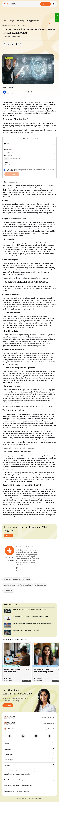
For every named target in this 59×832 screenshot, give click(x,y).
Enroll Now (8, 535)
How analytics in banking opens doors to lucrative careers (29, 278)
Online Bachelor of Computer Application (17, 792)
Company (7, 744)
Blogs (12, 20)
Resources (7, 765)
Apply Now (45, 4)
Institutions (7, 749)
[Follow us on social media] (4, 44)
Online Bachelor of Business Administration (18, 786)
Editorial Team (15, 36)
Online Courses (8, 754)
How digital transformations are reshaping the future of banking (31, 406)
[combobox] (6, 158)
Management (9, 57)
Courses (6, 162)
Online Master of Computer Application (16, 780)
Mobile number (8, 155)
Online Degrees (8, 760)
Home (4, 20)
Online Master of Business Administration (17, 774)
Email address (8, 149)
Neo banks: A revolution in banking (22, 448)
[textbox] (9, 165)
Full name (7, 143)
